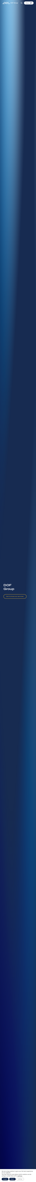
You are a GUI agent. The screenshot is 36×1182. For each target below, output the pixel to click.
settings (20, 1176)
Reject (12, 1179)
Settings (20, 1179)
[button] (29, 3)
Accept (5, 1179)
